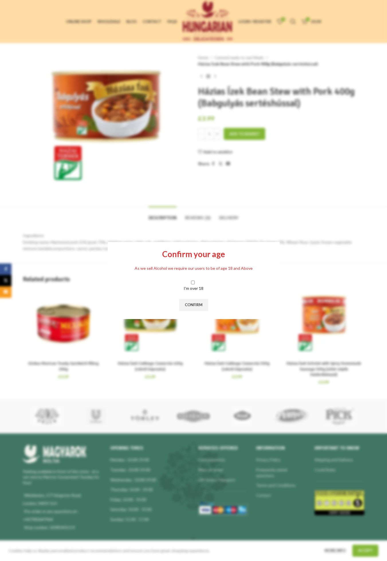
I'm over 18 (193, 288)
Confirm (194, 304)
